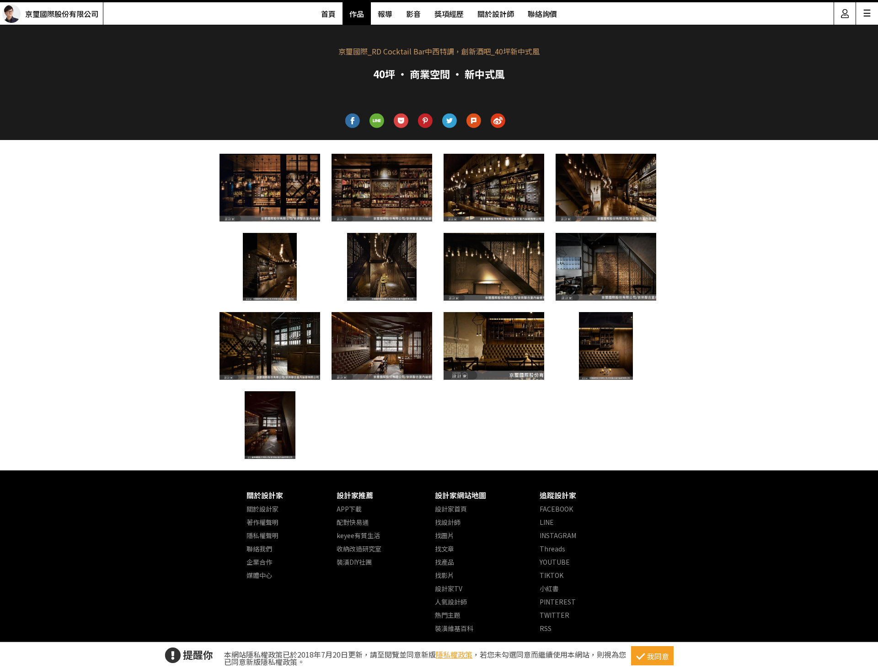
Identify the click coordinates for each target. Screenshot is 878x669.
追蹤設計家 (558, 495)
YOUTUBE (555, 561)
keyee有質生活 (358, 535)
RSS (545, 628)
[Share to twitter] (449, 121)
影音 (413, 13)
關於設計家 (264, 495)
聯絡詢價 (542, 13)
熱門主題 (447, 615)
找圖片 (444, 535)
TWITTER (554, 615)
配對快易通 (353, 522)
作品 (356, 13)
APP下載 (349, 508)
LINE (547, 522)
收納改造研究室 (359, 548)
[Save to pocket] (401, 121)
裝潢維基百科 (454, 628)
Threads (552, 548)
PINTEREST (558, 601)
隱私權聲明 (262, 535)
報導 (385, 13)
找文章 (444, 548)
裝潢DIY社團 (354, 561)
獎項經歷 (449, 13)
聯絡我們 (259, 548)
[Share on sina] (498, 121)
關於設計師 (495, 13)
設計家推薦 (355, 495)
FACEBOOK (556, 508)
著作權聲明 (262, 522)
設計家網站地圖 (460, 495)
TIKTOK (551, 575)
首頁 (328, 13)
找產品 (444, 561)
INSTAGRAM (558, 535)
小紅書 (549, 588)
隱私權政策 (454, 654)
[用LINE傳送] (377, 121)
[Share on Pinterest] (425, 121)
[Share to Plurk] (474, 121)
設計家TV (448, 588)
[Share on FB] (352, 121)
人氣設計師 (451, 601)
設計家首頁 (451, 508)
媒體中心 (259, 575)
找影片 (444, 575)
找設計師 (447, 522)
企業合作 (259, 561)
